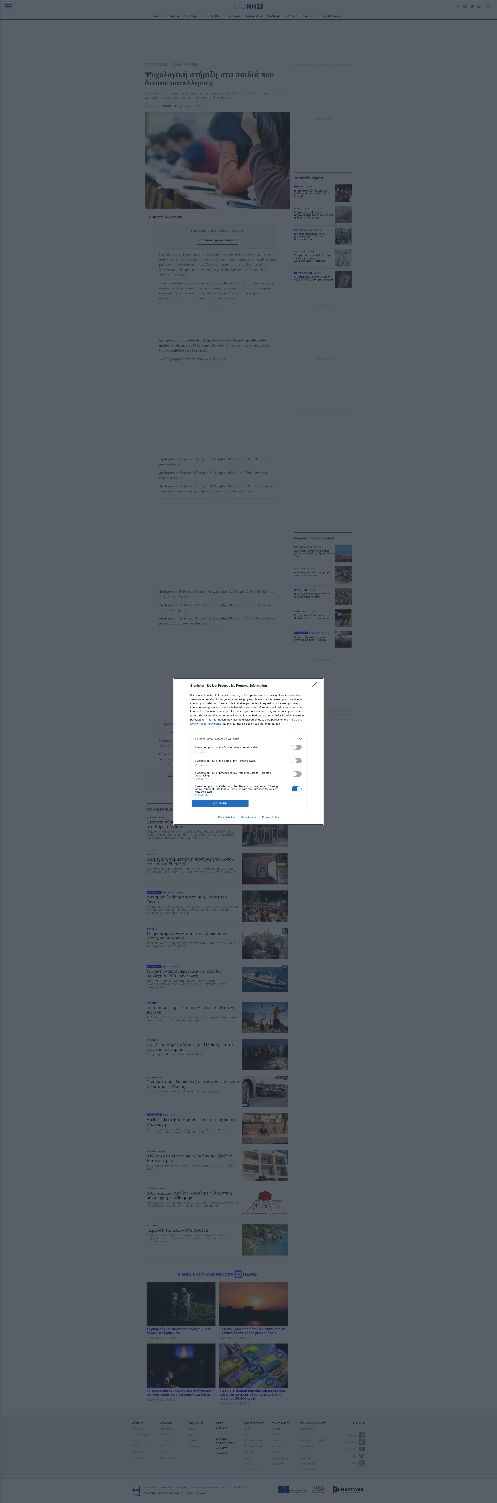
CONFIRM (220, 803)
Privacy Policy (270, 817)
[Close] (315, 686)
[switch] (297, 747)
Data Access (248, 817)
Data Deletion (226, 817)
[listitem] (248, 739)
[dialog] (248, 751)
